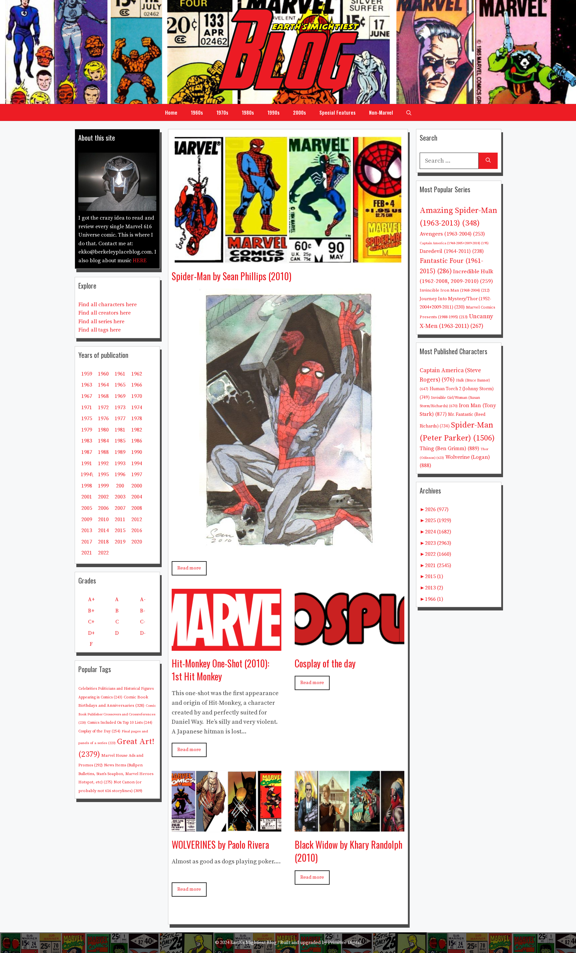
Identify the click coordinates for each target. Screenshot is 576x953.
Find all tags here (99, 330)
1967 (86, 396)
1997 (136, 474)
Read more (189, 568)
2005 (86, 508)
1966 (136, 385)
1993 (120, 463)
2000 (136, 485)
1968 (103, 396)
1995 (103, 474)
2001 (86, 496)
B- (142, 610)
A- (143, 599)
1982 (136, 430)
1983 (86, 441)
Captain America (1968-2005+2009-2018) (454, 243)
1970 (136, 396)
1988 (103, 452)
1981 (120, 430)
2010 (103, 519)
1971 (86, 407)
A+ (91, 599)
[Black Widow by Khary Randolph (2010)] (349, 827)
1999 (103, 485)
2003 (120, 496)
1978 (136, 418)
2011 (120, 519)
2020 (136, 541)
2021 (86, 552)
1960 (103, 374)
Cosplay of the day (325, 663)
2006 (103, 508)
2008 (136, 508)
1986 (136, 441)
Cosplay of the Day (99, 731)
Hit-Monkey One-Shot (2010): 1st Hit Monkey (220, 669)
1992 (103, 463)
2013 (86, 530)
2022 (103, 552)
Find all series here (101, 321)
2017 (86, 541)
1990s (273, 112)
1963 (86, 385)
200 (120, 485)
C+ (91, 621)
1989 (120, 452)
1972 (103, 407)
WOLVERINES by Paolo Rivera (220, 844)
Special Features (337, 112)
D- (143, 633)
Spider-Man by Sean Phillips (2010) (231, 276)
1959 (86, 374)
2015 (120, 530)
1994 (136, 463)
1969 (120, 396)
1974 (136, 407)
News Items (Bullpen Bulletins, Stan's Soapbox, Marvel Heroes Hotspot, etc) (115, 774)
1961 (120, 374)
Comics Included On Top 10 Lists (119, 722)
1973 (120, 407)
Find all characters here (107, 304)
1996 (120, 474)
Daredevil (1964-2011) (452, 251)
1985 (120, 441)
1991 (86, 463)
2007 (120, 508)
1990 (136, 452)
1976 (103, 418)
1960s (197, 112)
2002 (103, 496)
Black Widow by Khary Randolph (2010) (348, 851)
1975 (86, 418)
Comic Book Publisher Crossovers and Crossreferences (117, 714)
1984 (103, 441)
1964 (103, 385)
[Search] (488, 161)
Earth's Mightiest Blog (253, 943)
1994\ (87, 474)
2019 (120, 541)
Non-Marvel (381, 112)
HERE (140, 260)
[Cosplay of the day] (349, 645)
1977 (120, 418)
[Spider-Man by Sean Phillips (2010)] (288, 258)
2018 (103, 541)
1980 (103, 430)
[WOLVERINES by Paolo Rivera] (226, 827)
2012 (136, 519)
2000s (299, 112)
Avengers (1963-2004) (452, 234)
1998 (86, 485)
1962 (136, 374)
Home (171, 112)
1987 (86, 452)
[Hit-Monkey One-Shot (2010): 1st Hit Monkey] (226, 645)
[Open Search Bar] (409, 112)
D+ (91, 633)
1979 (86, 430)
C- (142, 621)
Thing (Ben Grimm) (449, 448)
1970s (222, 112)
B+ (91, 610)
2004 (136, 496)
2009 (86, 519)
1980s (248, 112)
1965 (120, 385)
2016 (136, 530)
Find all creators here (104, 313)
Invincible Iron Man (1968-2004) (455, 290)
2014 (103, 530)
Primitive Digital (344, 943)
